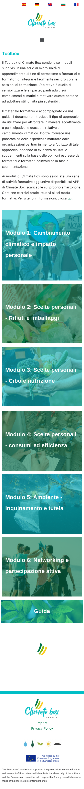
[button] (42, 40)
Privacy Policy (42, 728)
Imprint (42, 723)
